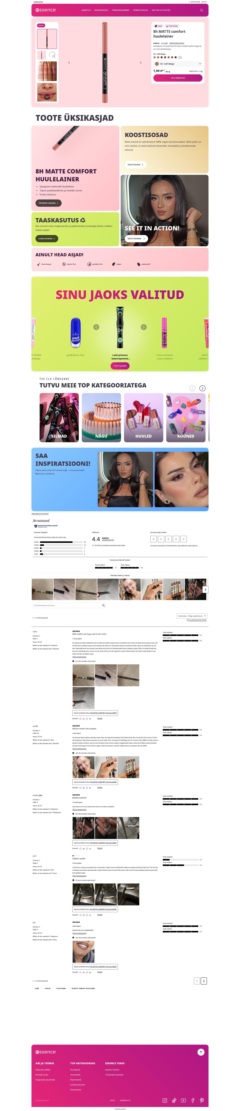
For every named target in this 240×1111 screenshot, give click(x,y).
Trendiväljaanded (120, 10)
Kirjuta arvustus (177, 43)
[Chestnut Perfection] (175, 57)
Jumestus (86, 10)
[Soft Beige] (154, 57)
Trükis (112, 1100)
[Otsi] (201, 10)
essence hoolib (140, 10)
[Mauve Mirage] (168, 57)
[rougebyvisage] (182, 479)
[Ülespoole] (201, 1052)
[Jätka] (203, 388)
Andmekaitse (125, 1100)
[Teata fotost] (101, 455)
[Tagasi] (96, 327)
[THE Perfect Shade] (172, 57)
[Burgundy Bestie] (165, 57)
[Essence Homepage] (46, 10)
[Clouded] (158, 57)
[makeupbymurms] (125, 479)
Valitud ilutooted (161, 10)
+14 (180, 57)
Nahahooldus (101, 10)
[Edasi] (144, 327)
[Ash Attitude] (161, 57)
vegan (160, 26)
